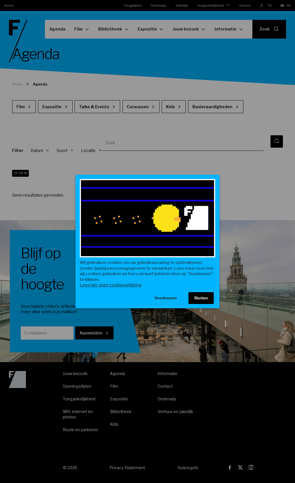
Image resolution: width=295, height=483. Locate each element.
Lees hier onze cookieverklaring (110, 284)
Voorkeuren (165, 298)
